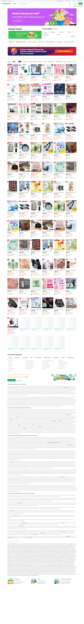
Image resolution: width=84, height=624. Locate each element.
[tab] (46, 32)
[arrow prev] (9, 42)
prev (9, 17)
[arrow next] (75, 42)
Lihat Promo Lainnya (73, 24)
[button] (78, 6)
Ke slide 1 (8, 24)
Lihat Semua (55, 29)
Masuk (76, 3)
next (75, 17)
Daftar (80, 3)
